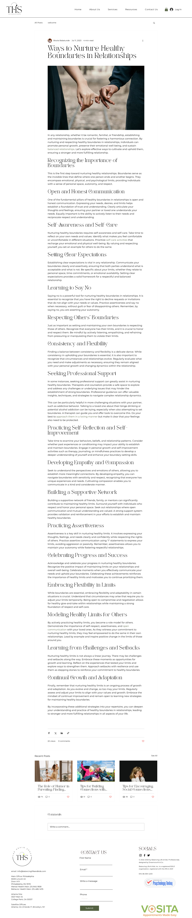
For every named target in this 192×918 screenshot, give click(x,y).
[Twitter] (148, 855)
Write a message (88, 881)
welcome (52, 22)
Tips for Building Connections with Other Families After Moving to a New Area (95, 788)
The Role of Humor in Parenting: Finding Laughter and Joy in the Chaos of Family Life (53, 788)
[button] (112, 9)
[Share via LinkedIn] (61, 733)
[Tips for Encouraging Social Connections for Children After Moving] (138, 771)
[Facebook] (144, 855)
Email (83, 870)
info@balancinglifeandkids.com (31, 871)
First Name (85, 858)
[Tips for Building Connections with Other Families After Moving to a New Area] (96, 771)
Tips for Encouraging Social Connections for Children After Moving (138, 788)
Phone (83, 895)
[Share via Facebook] (49, 733)
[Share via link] (68, 733)
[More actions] (142, 40)
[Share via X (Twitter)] (55, 733)
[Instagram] (140, 855)
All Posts (39, 22)
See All (154, 755)
